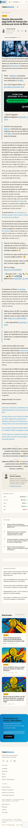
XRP (4, 509)
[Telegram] (10, 760)
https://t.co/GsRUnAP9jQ (17, 318)
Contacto (4, 809)
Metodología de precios (8, 795)
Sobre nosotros (6, 804)
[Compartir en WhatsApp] (25, 30)
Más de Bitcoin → (20, 614)
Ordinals (21, 201)
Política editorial (6, 787)
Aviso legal (4, 812)
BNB (5, 506)
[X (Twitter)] (3, 760)
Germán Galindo (10, 29)
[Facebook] (14, 760)
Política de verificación (7, 789)
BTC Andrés (5, 231)
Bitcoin (8, 12)
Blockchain (4, 771)
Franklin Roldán (11, 824)
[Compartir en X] (18, 30)
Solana (5, 503)
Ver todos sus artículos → (16, 486)
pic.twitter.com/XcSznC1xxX (14, 87)
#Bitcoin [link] (7, 129)
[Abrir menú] (17, 7)
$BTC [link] (10, 134)
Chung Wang (21, 289)
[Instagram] (7, 760)
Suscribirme (8, 736)
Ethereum (6, 500)
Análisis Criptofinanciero (8, 779)
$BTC (22, 80)
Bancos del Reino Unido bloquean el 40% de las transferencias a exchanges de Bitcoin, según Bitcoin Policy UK (16, 573)
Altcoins (4, 776)
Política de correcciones (8, 792)
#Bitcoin (14, 76)
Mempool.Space (14, 66)
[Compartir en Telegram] (21, 30)
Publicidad (4, 807)
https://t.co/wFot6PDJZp (13, 270)
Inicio (3, 12)
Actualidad (4, 768)
